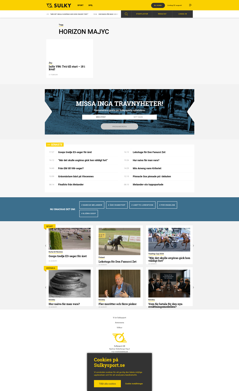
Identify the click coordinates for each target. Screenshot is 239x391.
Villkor (119, 327)
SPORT (80, 5)
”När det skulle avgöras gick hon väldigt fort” (50, 14)
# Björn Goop (88, 213)
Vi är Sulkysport (119, 318)
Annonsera (119, 323)
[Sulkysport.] (57, 5)
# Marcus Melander (91, 205)
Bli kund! (158, 5)
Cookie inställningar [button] (134, 383)
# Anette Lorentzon (142, 205)
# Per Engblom (167, 205)
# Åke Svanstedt (116, 205)
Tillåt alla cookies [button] (107, 383)
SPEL (90, 5)
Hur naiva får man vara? (89, 14)
